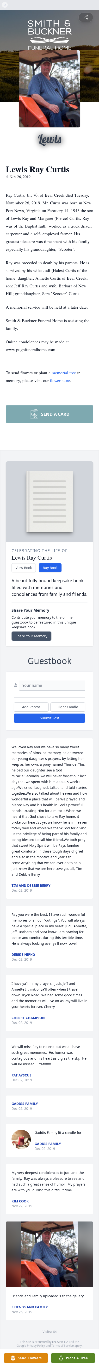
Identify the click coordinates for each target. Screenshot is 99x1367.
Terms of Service (62, 1346)
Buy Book (50, 567)
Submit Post (49, 718)
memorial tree (64, 372)
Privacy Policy (36, 1346)
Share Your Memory (31, 636)
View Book (24, 567)
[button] (49, 1254)
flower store (60, 380)
